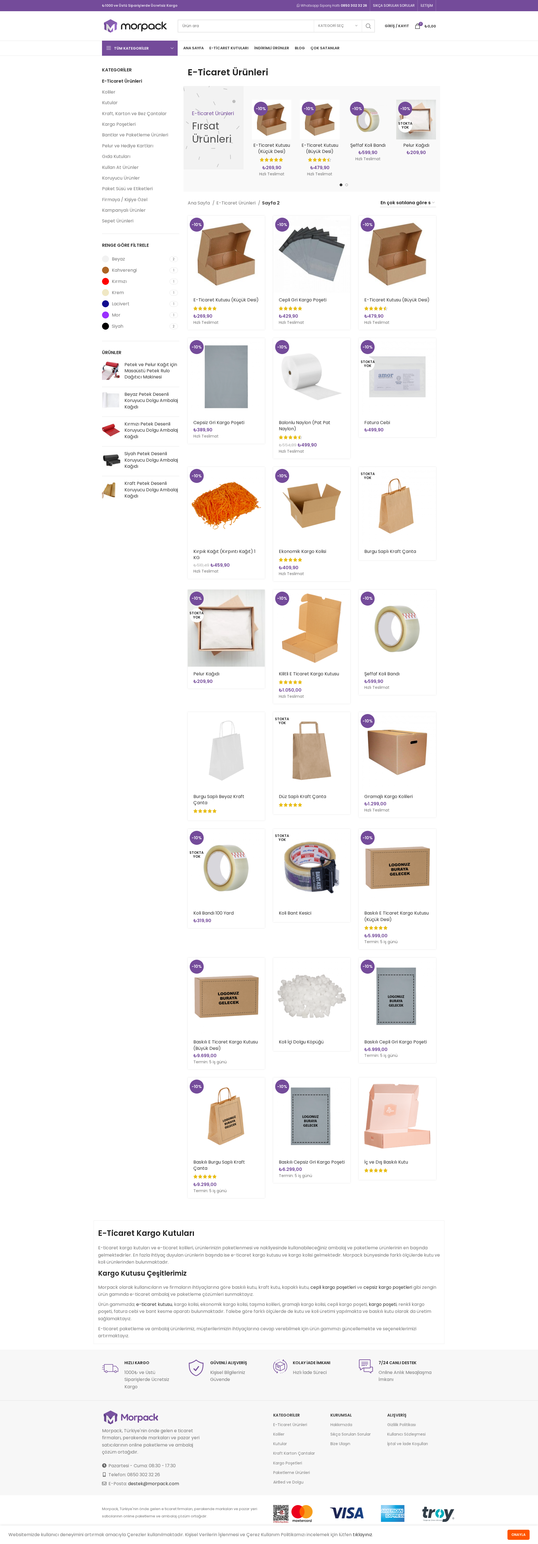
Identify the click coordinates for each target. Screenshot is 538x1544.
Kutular (110, 102)
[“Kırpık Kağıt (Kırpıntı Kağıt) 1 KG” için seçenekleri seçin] (261, 476)
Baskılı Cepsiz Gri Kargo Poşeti (312, 1162)
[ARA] (368, 26)
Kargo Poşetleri (119, 124)
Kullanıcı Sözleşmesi (406, 1434)
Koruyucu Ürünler (121, 178)
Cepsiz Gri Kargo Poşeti (218, 422)
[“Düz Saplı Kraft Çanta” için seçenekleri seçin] (346, 721)
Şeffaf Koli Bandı (368, 145)
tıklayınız (362, 1534)
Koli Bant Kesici (295, 913)
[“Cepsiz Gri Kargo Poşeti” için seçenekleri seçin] (261, 347)
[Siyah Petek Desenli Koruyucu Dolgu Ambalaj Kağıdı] (111, 461)
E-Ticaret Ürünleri (122, 81)
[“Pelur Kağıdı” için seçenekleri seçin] (261, 598)
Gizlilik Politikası (401, 1424)
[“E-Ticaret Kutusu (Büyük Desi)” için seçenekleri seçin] (432, 224)
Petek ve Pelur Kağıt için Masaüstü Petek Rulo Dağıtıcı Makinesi (150, 371)
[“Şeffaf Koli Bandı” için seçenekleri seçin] (432, 598)
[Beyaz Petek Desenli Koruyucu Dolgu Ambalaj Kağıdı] (111, 401)
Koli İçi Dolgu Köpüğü (301, 1042)
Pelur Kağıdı (416, 145)
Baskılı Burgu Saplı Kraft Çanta (219, 1165)
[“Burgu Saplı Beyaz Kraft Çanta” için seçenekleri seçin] (261, 721)
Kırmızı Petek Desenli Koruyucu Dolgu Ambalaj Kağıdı (151, 430)
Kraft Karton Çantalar (294, 1453)
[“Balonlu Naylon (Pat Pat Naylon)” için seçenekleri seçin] (346, 347)
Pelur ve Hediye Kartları (127, 146)
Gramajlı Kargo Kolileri (388, 796)
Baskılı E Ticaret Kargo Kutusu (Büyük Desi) (225, 1045)
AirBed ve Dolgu (288, 1482)
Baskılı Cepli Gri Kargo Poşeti (395, 1042)
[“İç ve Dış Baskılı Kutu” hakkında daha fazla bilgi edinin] (432, 1086)
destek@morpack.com (153, 1483)
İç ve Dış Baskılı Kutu (386, 1162)
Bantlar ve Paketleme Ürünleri (135, 135)
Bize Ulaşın (340, 1444)
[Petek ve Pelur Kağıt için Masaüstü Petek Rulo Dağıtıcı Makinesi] (111, 372)
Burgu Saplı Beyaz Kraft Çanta (218, 799)
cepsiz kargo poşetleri (387, 1287)
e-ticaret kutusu (154, 1304)
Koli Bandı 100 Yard (213, 913)
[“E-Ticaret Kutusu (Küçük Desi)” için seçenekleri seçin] (261, 224)
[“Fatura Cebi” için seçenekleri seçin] (432, 347)
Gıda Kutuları (116, 156)
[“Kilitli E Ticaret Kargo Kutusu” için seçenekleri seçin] (346, 598)
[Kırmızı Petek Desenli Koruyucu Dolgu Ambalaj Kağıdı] (111, 431)
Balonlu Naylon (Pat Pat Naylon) (304, 425)
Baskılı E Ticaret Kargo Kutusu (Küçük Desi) (396, 916)
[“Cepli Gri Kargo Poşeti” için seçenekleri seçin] (346, 224)
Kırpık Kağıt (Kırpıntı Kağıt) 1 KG (224, 554)
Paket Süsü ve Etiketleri (127, 188)
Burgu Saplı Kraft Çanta (390, 551)
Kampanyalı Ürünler (124, 210)
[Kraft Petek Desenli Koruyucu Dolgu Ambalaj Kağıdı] (111, 490)
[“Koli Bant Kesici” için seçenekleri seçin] (346, 838)
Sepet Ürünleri (117, 221)
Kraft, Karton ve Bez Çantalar (134, 113)
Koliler (108, 92)
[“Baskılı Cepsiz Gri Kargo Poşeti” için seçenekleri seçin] (346, 1086)
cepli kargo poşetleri (333, 1287)
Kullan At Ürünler (120, 167)
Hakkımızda (341, 1424)
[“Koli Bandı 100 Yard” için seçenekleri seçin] (261, 838)
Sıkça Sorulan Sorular (350, 1434)
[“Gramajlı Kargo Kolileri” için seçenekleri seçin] (432, 721)
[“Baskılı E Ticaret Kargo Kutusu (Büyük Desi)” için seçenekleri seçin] (261, 967)
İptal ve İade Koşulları (407, 1444)
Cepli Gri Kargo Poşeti (302, 300)
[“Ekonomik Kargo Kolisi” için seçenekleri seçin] (346, 476)
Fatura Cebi (377, 422)
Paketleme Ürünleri (291, 1472)
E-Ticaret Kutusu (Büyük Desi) (320, 148)
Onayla (518, 1534)
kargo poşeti (382, 1304)
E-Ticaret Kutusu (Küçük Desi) (271, 148)
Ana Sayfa (199, 203)
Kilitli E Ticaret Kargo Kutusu (309, 674)
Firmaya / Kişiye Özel (124, 199)
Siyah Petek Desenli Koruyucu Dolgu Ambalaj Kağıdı (151, 460)
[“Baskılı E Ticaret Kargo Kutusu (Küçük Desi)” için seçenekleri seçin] (432, 838)
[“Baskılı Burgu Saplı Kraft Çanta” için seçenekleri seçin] (261, 1086)
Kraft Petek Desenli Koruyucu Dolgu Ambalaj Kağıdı (151, 489)
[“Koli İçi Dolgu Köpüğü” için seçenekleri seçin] (346, 967)
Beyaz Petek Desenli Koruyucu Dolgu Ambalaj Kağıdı (151, 400)
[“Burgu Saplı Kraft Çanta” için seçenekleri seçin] (432, 476)
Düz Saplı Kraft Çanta (302, 796)
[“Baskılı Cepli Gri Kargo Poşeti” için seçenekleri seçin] (432, 967)
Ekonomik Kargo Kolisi (302, 551)
